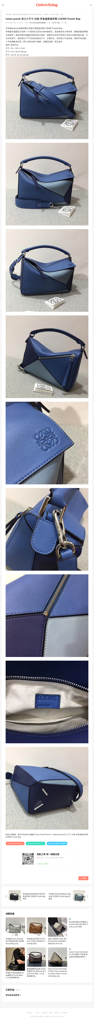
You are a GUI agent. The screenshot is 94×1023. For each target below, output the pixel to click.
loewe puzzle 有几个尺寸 (35, 843)
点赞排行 (57, 1013)
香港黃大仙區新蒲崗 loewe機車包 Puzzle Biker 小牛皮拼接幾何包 (15, 975)
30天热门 (30, 1013)
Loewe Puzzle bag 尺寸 (15, 843)
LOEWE (46, 14)
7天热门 (37, 1013)
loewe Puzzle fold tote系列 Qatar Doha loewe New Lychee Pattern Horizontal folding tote (57, 972)
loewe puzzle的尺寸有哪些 (57, 843)
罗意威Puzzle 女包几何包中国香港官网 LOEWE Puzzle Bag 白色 (15, 941)
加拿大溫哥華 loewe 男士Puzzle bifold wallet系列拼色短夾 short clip (57, 941)
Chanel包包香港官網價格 (37, 23)
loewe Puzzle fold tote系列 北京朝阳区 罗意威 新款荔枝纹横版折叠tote (78, 954)
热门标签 (64, 1013)
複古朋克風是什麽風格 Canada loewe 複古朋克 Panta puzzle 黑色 (78, 941)
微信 (50, 1013)
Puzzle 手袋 (55, 14)
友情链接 (44, 1013)
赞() (83, 878)
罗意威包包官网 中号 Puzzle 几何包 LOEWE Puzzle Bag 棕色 (36, 941)
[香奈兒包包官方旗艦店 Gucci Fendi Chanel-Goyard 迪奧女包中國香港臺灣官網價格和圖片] (47, 4)
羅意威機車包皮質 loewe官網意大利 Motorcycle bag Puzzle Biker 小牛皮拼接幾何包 (36, 972)
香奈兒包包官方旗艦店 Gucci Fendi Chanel (27, 14)
